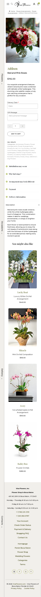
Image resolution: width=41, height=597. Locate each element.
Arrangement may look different (21, 182)
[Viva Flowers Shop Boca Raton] (34, 4)
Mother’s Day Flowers (23, 152)
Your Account (22, 521)
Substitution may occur (18, 166)
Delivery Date (12, 103)
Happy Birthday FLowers (25, 150)
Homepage (23, 544)
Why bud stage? (15, 174)
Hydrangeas (11, 152)
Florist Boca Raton (23, 548)
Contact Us (22, 538)
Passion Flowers (26, 154)
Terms (22, 564)
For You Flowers (24, 148)
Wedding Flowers (22, 556)
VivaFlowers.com (19, 584)
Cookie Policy (29, 588)
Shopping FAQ (23, 533)
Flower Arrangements (23, 11)
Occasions (17, 154)
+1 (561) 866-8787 (22, 516)
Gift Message (12, 112)
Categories (22, 560)
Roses (22, 156)
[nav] (7, 4)
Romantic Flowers (13, 156)
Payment (12, 189)
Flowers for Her (12, 148)
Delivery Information (17, 197)
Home (13, 11)
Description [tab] (10, 205)
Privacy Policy (16, 588)
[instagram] (14, 571)
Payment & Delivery (22, 529)
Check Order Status (22, 525)
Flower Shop (22, 552)
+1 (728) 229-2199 (22, 512)
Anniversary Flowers (22, 144)
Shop (27, 156)
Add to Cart (16, 134)
